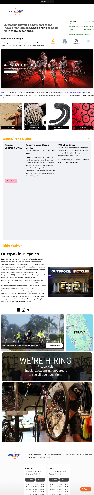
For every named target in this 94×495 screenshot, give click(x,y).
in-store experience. (21, 30)
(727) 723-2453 (89, 21)
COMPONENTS (35, 127)
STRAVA (79, 332)
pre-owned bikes (75, 92)
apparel (84, 92)
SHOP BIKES (84, 127)
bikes (66, 92)
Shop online (39, 27)
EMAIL (40, 480)
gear (1, 95)
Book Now (11, 181)
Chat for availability (10, 71)
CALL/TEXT (30, 480)
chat (24, 45)
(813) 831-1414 (89, 29)
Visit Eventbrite (54, 345)
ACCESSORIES (59, 127)
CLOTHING (11, 127)
